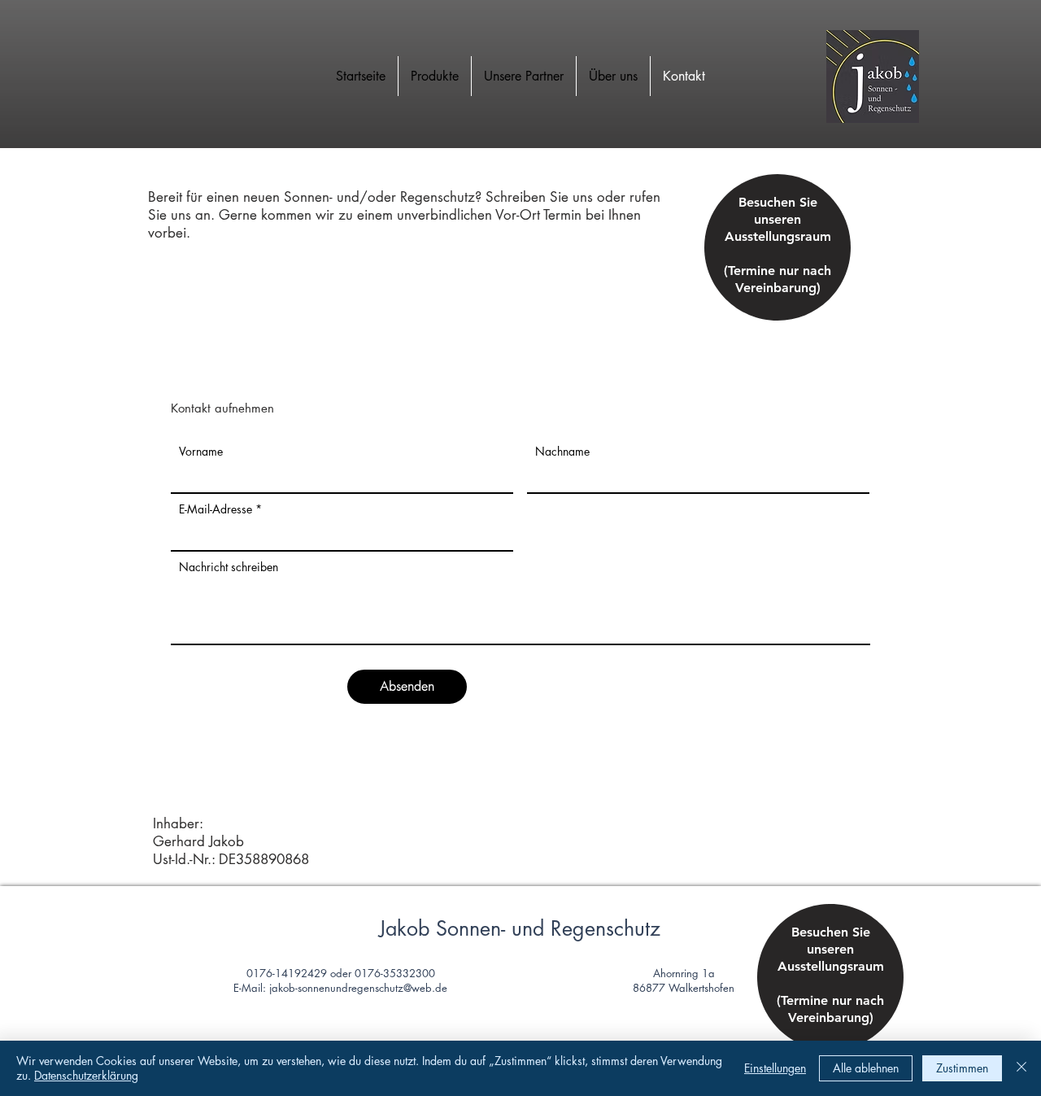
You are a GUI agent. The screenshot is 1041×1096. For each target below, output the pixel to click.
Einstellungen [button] (775, 1068)
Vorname (201, 451)
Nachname (562, 451)
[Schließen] (1021, 1068)
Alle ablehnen (866, 1068)
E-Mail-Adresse (215, 509)
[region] (777, 261)
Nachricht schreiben (228, 567)
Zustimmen (962, 1068)
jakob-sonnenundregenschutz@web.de (358, 987)
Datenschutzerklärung (86, 1075)
